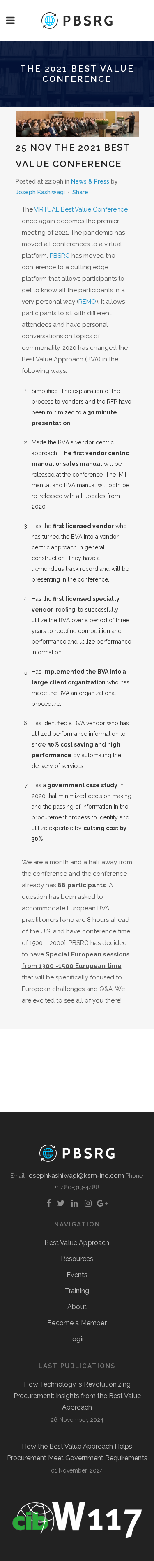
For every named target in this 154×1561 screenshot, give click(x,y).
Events (77, 1275)
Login (77, 1339)
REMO (87, 301)
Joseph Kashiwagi (40, 192)
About (77, 1307)
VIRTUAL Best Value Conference (81, 209)
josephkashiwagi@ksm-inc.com (76, 1175)
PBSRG (60, 255)
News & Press (90, 181)
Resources (77, 1259)
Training (77, 1291)
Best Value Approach (76, 1243)
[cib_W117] (77, 1536)
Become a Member (76, 1323)
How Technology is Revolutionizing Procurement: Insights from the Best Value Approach (77, 1395)
